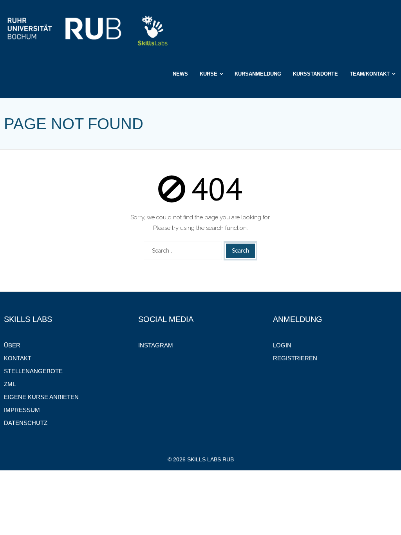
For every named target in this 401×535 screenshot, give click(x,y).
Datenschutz (25, 422)
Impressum (22, 410)
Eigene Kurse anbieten (41, 397)
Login (282, 345)
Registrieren (295, 358)
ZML (10, 384)
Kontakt (17, 358)
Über (12, 345)
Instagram (155, 345)
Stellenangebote (33, 371)
